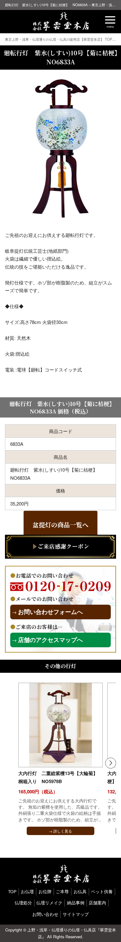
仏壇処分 (23, 903)
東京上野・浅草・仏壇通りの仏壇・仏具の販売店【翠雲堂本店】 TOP (59, 39)
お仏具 (80, 891)
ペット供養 (102, 891)
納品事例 (75, 903)
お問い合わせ (45, 914)
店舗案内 (97, 903)
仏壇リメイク (49, 903)
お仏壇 (27, 891)
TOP (12, 891)
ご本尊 (62, 891)
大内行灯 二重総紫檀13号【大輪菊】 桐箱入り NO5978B (58, 777)
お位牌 (45, 891)
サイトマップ (76, 914)
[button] (110, 763)
